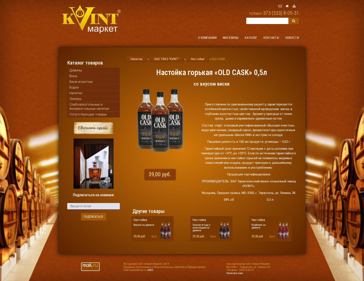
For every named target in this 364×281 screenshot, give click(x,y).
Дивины (75, 70)
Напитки (75, 93)
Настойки (197, 59)
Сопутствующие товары (88, 114)
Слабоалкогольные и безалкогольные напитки (89, 106)
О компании (207, 38)
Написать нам (234, 273)
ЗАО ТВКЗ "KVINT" (166, 59)
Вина (73, 76)
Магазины (230, 38)
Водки (74, 87)
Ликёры (75, 99)
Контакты (271, 38)
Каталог (251, 38)
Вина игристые (81, 82)
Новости (292, 38)
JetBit (149, 270)
